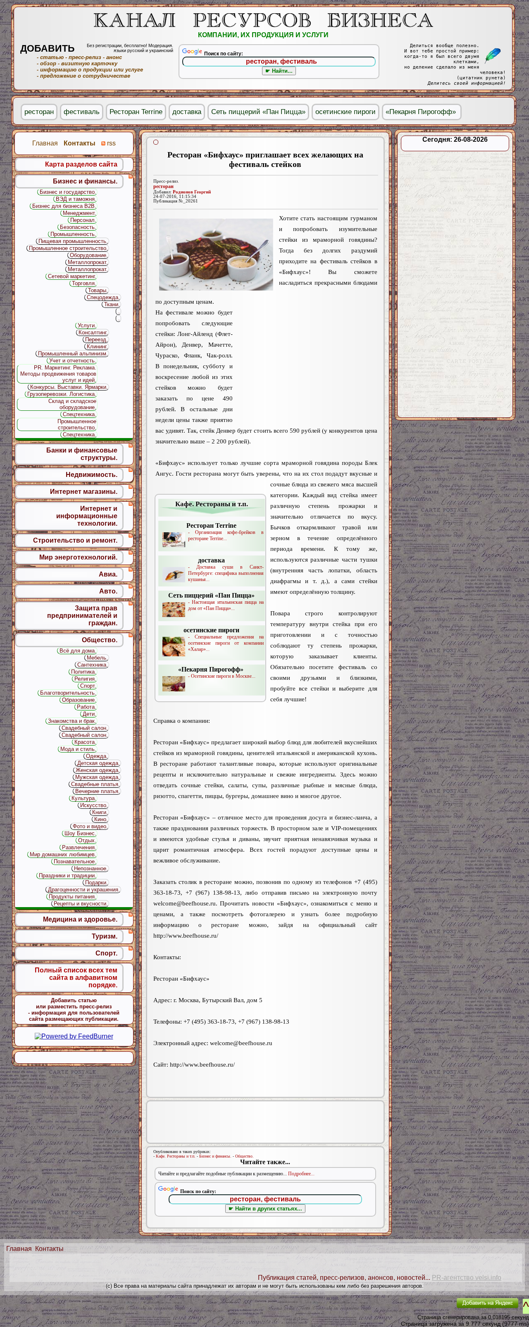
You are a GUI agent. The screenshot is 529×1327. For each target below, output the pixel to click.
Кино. (101, 819)
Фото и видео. (90, 826)
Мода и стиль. (78, 749)
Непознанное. (91, 868)
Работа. (86, 707)
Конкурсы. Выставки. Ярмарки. (69, 387)
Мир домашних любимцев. (63, 854)
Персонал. (83, 220)
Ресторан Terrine (136, 112)
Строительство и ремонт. (75, 540)
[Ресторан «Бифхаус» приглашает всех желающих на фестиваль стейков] (216, 254)
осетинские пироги (345, 112)
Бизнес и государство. (68, 192)
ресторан (163, 186)
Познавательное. (75, 861)
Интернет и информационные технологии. (86, 516)
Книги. (100, 812)
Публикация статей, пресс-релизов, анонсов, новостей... (344, 1277)
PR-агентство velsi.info (466, 1277)
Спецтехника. (79, 414)
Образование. (79, 700)
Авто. (108, 591)
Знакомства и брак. (72, 721)
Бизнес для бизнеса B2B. (64, 206)
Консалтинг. (93, 332)
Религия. (85, 679)
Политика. (83, 672)
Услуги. (87, 325)
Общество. (244, 1156)
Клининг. (97, 346)
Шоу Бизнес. (80, 833)
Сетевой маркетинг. (72, 276)
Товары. (98, 290)
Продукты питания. (72, 896)
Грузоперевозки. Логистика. (61, 394)
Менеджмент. (79, 213)
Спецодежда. (103, 297)
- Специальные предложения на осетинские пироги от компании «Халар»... (223, 639)
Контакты (49, 1248)
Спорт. (88, 686)
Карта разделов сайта (81, 164)
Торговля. (84, 283)
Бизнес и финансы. (215, 1156)
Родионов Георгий (192, 192)
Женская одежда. (98, 770)
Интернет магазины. (83, 491)
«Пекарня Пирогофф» (422, 112)
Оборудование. (89, 255)
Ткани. (112, 304)
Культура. (83, 798)
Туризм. (104, 936)
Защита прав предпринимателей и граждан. (82, 616)
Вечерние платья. (97, 791)
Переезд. (96, 339)
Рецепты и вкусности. (81, 904)
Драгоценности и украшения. (84, 889)
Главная (19, 1248)
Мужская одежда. (97, 777)
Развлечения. (79, 847)
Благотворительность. (68, 693)
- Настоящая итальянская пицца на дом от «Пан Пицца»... (216, 601)
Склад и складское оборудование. (72, 404)
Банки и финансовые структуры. (81, 454)
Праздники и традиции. (67, 875)
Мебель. (97, 658)
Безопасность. (78, 227)
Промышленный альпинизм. (73, 353)
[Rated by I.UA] (431, 1308)
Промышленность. (73, 234)
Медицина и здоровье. (80, 919)
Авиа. (108, 574)
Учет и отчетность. (72, 360)
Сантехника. (92, 665)
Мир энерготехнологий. (78, 557)
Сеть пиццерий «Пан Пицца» (258, 112)
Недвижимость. (91, 474)
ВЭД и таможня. (76, 199)
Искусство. (94, 805)
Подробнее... (301, 1174)
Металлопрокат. (88, 262)
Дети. (89, 714)
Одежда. (97, 756)
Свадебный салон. (85, 728)
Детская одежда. (98, 763)
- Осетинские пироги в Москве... (216, 672)
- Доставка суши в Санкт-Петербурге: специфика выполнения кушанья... (226, 569)
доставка (186, 112)
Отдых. (87, 840)
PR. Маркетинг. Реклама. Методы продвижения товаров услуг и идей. (58, 374)
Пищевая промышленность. (73, 241)
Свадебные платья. (95, 784)
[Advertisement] (305, 360)
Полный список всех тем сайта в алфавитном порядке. (76, 978)
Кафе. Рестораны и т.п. (175, 1156)
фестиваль (82, 112)
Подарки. (96, 882)
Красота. (85, 742)
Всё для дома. (78, 651)
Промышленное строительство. (68, 248)
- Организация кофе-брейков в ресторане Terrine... (225, 531)
